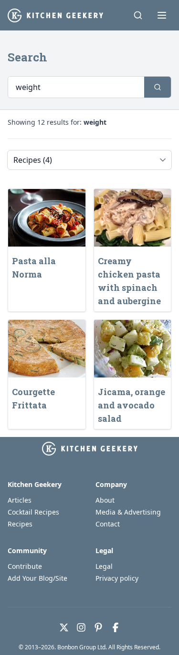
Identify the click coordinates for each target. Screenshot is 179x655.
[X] (64, 627)
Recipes (20, 523)
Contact (107, 523)
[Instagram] (81, 627)
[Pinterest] (98, 627)
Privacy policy (116, 578)
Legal (104, 566)
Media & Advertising (128, 511)
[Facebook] (115, 627)
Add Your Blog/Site (37, 578)
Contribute (25, 566)
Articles (20, 500)
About (105, 500)
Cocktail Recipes (33, 511)
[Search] (138, 15)
